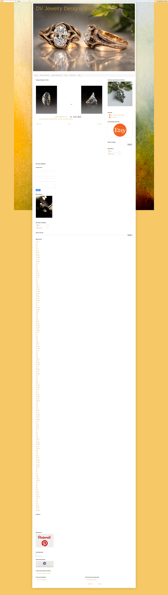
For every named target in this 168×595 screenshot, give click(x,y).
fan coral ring (46, 119)
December (38, 255)
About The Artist (44, 75)
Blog (79, 75)
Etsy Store (73, 75)
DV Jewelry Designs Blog (65, 8)
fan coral (41, 119)
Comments (112, 154)
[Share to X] (77, 117)
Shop (65, 75)
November (38, 257)
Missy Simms (113, 117)
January (37, 254)
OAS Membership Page (92, 579)
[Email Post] (70, 116)
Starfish (71, 119)
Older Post (99, 124)
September (38, 261)
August (37, 241)
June (37, 245)
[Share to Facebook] (79, 117)
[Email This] (74, 117)
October (37, 259)
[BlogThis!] (75, 117)
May (37, 247)
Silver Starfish (66, 119)
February (38, 252)
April (37, 248)
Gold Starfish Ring (53, 119)
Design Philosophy (57, 75)
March (37, 250)
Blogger (100, 583)
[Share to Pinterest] (80, 117)
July (37, 243)
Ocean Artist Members (42, 579)
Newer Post (38, 124)
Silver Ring (60, 119)
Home (36, 75)
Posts (111, 151)
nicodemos (90, 583)
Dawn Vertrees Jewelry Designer (117, 115)
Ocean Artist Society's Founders (43, 573)
